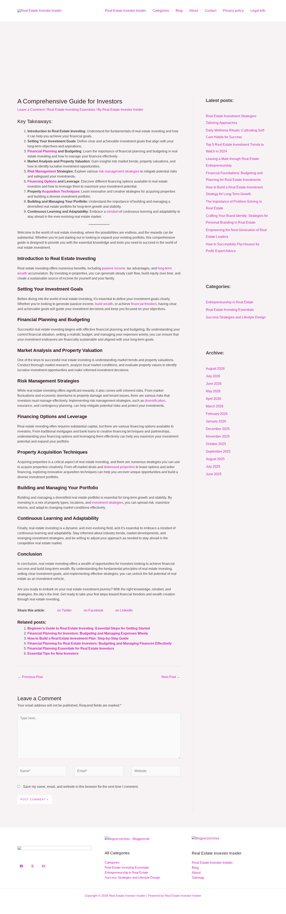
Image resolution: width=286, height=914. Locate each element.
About (193, 10)
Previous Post (30, 677)
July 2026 (213, 376)
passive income (113, 268)
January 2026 (216, 421)
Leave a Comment (31, 109)
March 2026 (214, 406)
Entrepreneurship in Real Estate (229, 302)
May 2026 (213, 391)
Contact (210, 10)
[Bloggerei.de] (127, 838)
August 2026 (215, 368)
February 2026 (217, 414)
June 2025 (214, 474)
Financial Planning (42, 151)
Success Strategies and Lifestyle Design (236, 317)
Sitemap (198, 877)
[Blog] (205, 838)
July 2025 (213, 466)
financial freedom (144, 304)
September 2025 (218, 451)
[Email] (44, 866)
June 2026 (214, 383)
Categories (161, 10)
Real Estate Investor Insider (125, 10)
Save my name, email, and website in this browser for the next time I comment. (80, 786)
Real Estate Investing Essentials (71, 109)
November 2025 (218, 436)
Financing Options (42, 181)
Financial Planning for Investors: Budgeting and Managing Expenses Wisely (87, 633)
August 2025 (215, 459)
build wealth (104, 304)
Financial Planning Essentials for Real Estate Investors (70, 648)
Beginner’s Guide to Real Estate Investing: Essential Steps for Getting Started (88, 628)
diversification (155, 400)
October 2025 (216, 444)
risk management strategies (119, 171)
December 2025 (218, 429)
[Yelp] (32, 866)
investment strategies (107, 502)
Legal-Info (257, 10)
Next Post (170, 677)
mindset (112, 211)
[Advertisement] (143, 52)
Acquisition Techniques (61, 191)
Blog (179, 10)
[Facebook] (21, 866)
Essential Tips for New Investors (53, 653)
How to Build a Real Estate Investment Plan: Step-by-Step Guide (78, 638)
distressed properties (119, 467)
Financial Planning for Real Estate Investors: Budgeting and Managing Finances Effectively (99, 643)
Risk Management (41, 171)
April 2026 (213, 398)
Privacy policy (233, 10)
